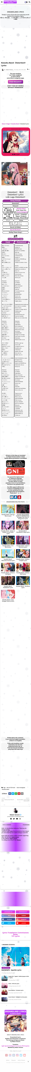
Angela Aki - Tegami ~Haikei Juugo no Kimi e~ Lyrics (18, 977)
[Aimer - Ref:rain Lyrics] (5, 985)
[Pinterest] (19, 793)
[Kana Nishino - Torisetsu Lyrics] (5, 992)
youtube (24, 923)
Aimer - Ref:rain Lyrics (13, 983)
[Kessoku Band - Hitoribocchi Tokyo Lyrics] (23, 525)
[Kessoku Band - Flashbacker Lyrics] (8, 580)
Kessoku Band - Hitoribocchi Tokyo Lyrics (23, 531)
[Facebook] (9, 793)
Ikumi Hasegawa (22, 212)
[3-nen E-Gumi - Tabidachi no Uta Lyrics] (5, 999)
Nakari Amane (15, 815)
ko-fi (9, 915)
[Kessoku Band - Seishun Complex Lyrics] (23, 553)
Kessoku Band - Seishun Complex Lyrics (22, 559)
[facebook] (11, 819)
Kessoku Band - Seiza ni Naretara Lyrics (23, 546)
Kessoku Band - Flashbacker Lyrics (8, 587)
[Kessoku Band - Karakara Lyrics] (23, 580)
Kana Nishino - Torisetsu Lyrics (15, 990)
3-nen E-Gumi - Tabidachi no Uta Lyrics (17, 997)
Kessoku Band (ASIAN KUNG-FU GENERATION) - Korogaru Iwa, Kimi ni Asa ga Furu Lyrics (23, 516)
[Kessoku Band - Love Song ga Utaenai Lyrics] (8, 594)
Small (10, 239)
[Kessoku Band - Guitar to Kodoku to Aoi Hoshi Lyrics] (8, 525)
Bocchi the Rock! (15, 230)
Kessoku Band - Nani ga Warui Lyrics (8, 515)
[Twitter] (13, 793)
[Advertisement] (15, 43)
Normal (15, 239)
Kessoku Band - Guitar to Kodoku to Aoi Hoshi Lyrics (8, 532)
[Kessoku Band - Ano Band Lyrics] (8, 540)
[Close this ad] (28, 1061)
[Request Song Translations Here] (15, 83)
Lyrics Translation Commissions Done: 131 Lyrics (15, 934)
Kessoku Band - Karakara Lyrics (23, 587)
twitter (9, 923)
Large (21, 239)
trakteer (24, 915)
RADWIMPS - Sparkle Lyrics (11, 970)
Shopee (19, 840)
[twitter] (14, 819)
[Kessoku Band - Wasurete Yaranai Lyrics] (8, 553)
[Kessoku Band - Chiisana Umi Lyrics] (8, 567)
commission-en (8, 912)
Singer (8, 124)
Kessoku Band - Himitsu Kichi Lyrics (22, 573)
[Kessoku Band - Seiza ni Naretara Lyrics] (23, 540)
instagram (23, 919)
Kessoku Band (15, 124)
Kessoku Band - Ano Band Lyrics (8, 546)
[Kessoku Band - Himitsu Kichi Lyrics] (23, 567)
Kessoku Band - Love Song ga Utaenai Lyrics (8, 600)
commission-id (23, 912)
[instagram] (20, 819)
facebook (9, 919)
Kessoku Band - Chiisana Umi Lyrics (8, 573)
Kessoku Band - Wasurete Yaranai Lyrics (8, 559)
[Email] (22, 793)
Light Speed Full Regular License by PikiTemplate (15, 1046)
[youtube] (17, 819)
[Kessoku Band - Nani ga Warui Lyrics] (8, 509)
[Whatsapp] (16, 793)
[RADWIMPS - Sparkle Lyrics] (15, 956)
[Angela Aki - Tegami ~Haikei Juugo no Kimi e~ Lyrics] (5, 978)
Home (3, 124)
